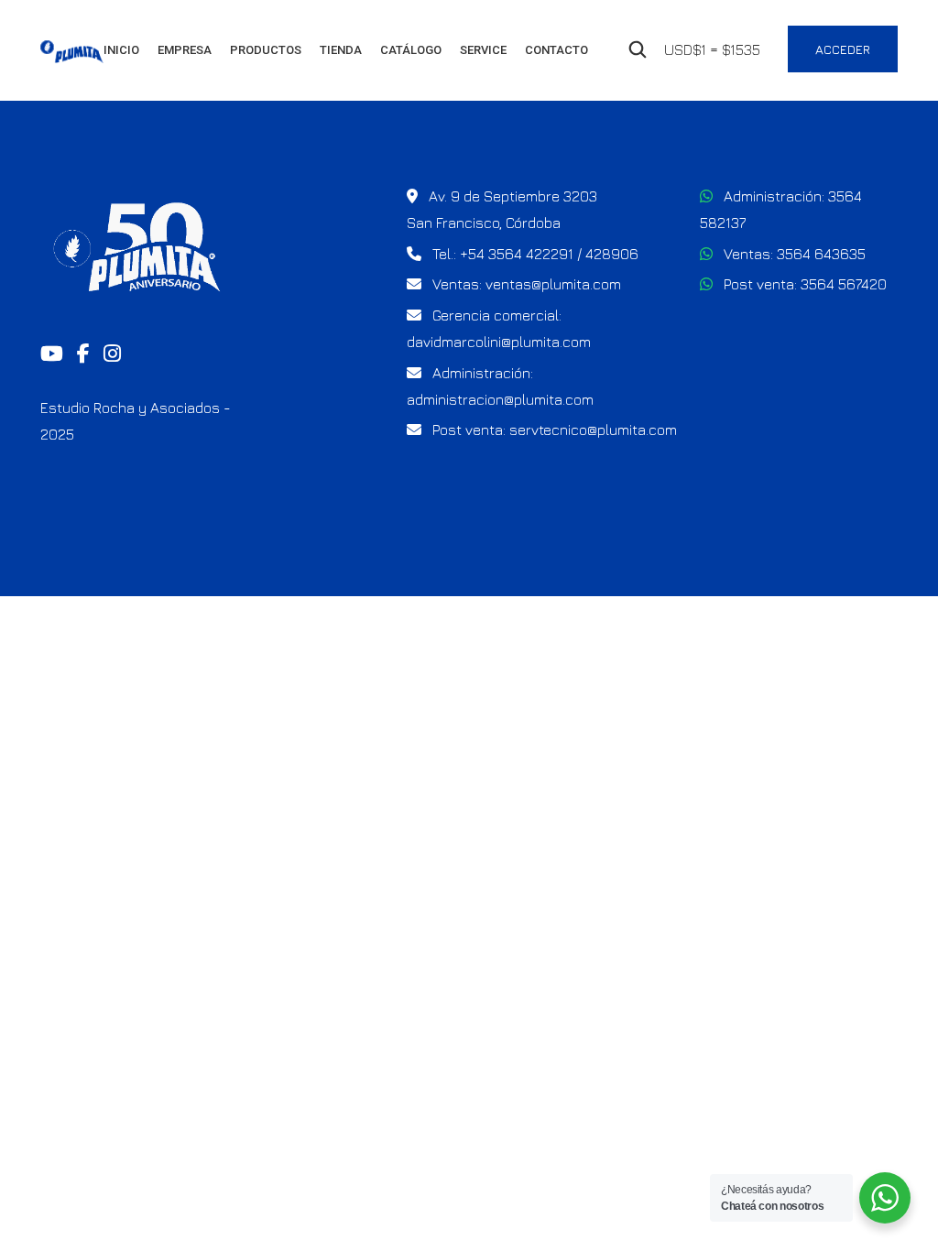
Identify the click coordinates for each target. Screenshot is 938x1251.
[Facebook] (83, 354)
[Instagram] (112, 354)
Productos (265, 50)
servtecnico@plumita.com (593, 429)
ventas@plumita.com (553, 284)
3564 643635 (821, 253)
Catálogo (411, 50)
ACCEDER (842, 49)
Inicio (121, 50)
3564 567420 (844, 284)
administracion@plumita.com (500, 399)
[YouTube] (51, 354)
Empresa (185, 50)
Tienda (341, 50)
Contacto (556, 50)
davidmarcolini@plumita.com (499, 341)
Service (483, 50)
